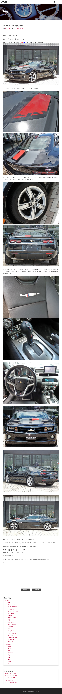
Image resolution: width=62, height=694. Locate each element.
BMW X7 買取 (9, 680)
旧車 (9, 657)
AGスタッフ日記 (13, 604)
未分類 (21, 28)
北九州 (9, 648)
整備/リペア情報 (13, 617)
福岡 (9, 628)
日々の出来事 (12, 624)
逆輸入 (9, 646)
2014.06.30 (7, 28)
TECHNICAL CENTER (13, 637)
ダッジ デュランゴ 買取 (11, 675)
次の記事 (37, 590)
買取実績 (8, 644)
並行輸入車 (10, 653)
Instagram (55, 2)
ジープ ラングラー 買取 (11, 682)
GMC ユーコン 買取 (11, 673)
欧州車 (9, 661)
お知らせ (11, 609)
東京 (18, 28)
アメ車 (9, 650)
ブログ (15, 28)
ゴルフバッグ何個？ (13, 611)
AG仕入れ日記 (13, 607)
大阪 (9, 602)
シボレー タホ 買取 (10, 678)
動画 (10, 615)
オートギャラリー (5, 2)
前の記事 (25, 590)
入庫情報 (11, 613)
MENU (60, 2)
